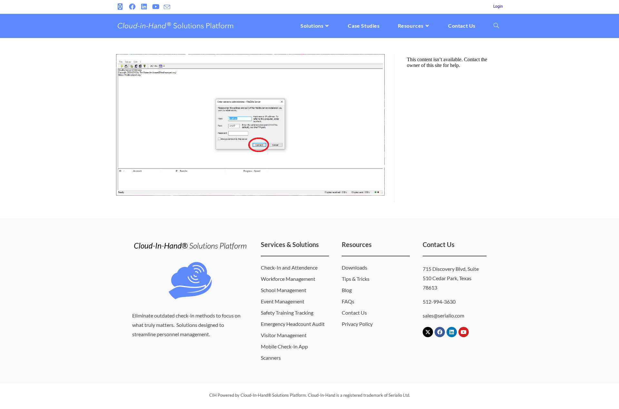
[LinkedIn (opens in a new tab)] (144, 7)
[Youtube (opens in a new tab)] (156, 7)
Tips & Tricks (355, 279)
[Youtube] (463, 332)
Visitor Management (284, 335)
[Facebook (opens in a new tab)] (132, 7)
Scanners (271, 358)
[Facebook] (440, 332)
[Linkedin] (452, 332)
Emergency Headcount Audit (293, 324)
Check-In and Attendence (289, 267)
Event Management (282, 301)
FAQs (348, 301)
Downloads (354, 267)
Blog (347, 290)
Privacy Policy (357, 324)
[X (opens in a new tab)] (121, 7)
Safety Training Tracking (287, 312)
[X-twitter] (428, 332)
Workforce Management (288, 279)
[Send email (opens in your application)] (167, 7)
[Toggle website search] (496, 26)
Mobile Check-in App (284, 346)
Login (498, 6)
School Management (283, 290)
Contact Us (354, 312)
